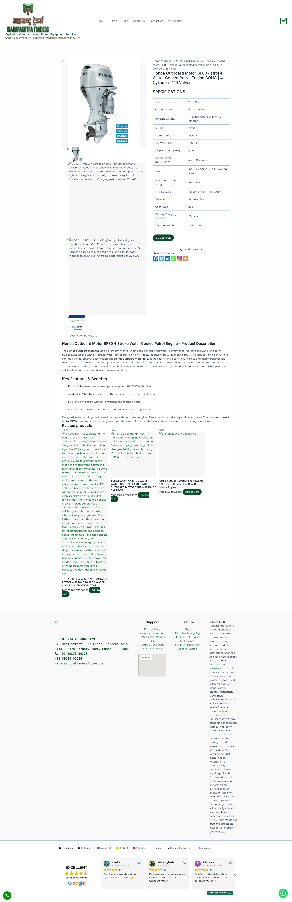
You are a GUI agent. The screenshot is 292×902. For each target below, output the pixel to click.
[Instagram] (179, 258)
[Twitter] (161, 258)
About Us (139, 20)
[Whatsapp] (173, 258)
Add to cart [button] (192, 491)
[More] (185, 258)
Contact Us (156, 20)
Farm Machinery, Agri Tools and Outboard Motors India (188, 637)
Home (113, 20)
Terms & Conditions (152, 644)
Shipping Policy (152, 648)
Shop (125, 20)
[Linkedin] (167, 258)
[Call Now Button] (7, 895)
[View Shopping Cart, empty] (283, 21)
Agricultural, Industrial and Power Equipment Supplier (40, 34)
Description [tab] (76, 335)
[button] (101, 21)
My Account (175, 20)
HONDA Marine (193, 60)
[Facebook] (155, 258)
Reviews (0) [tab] (91, 335)
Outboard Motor (172, 60)
